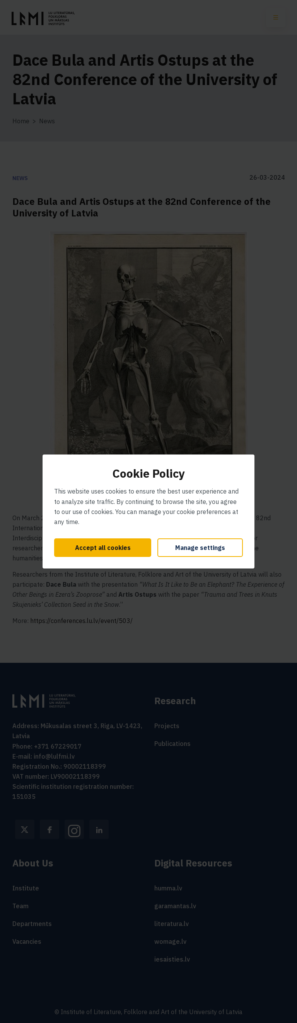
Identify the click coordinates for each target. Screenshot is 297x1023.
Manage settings (200, 548)
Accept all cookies (103, 548)
